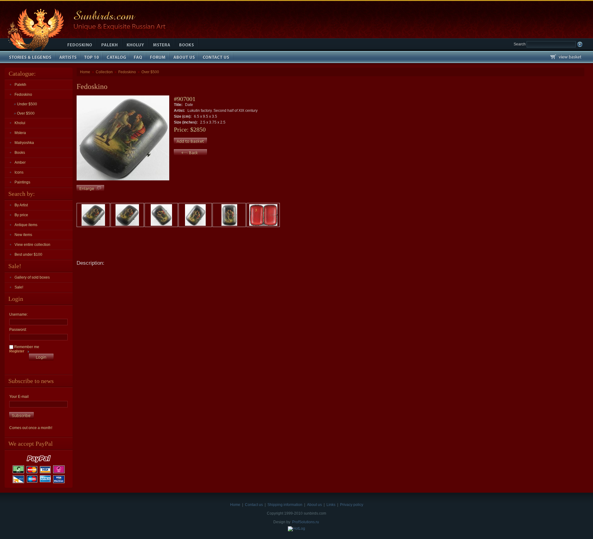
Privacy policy (351, 505)
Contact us (254, 505)
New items (23, 235)
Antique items (26, 225)
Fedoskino (23, 94)
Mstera (20, 133)
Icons (19, 172)
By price (21, 215)
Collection (104, 72)
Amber (20, 162)
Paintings (22, 182)
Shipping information (284, 505)
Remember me (26, 347)
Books (20, 152)
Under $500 (25, 104)
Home (85, 72)
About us (314, 505)
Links (330, 505)
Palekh (20, 84)
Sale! (19, 287)
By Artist (21, 205)
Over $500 (24, 113)
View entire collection (32, 244)
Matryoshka (24, 143)
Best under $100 (28, 254)
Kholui (20, 123)
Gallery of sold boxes (32, 277)
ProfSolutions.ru (305, 522)
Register (16, 351)
